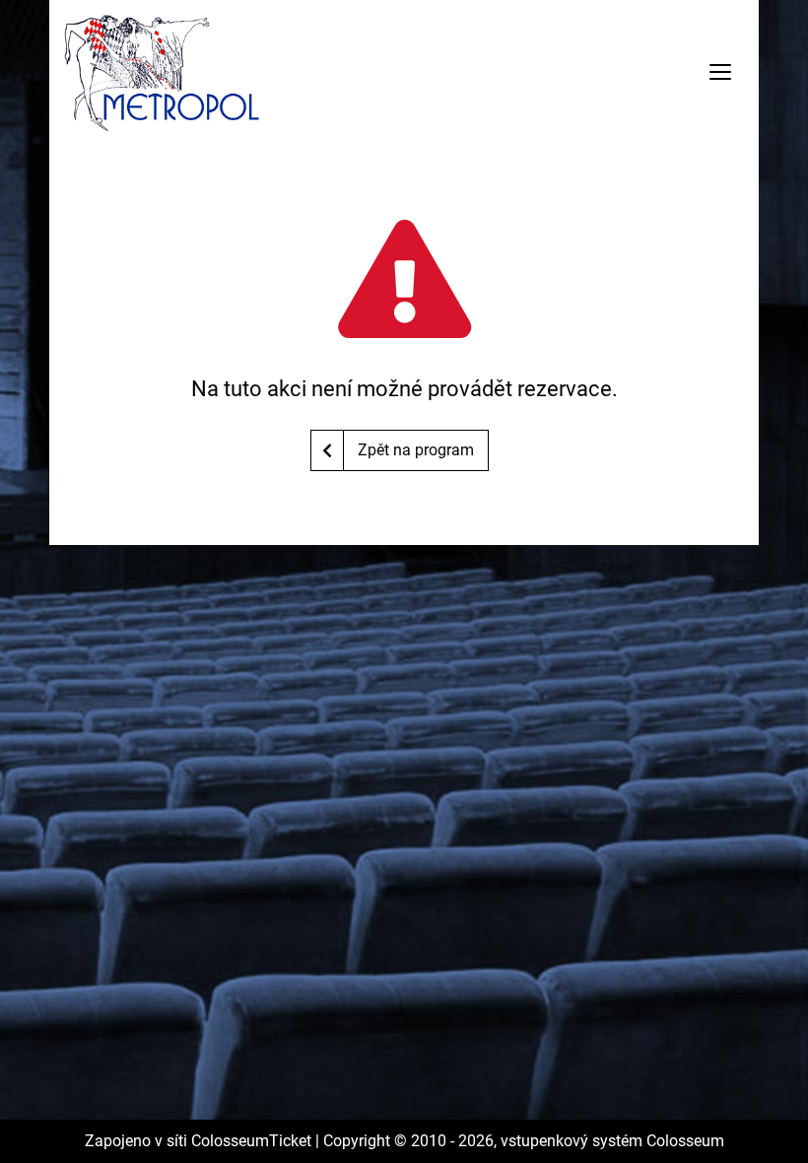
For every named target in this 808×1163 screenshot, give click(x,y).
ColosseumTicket (251, 1140)
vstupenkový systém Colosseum (612, 1140)
